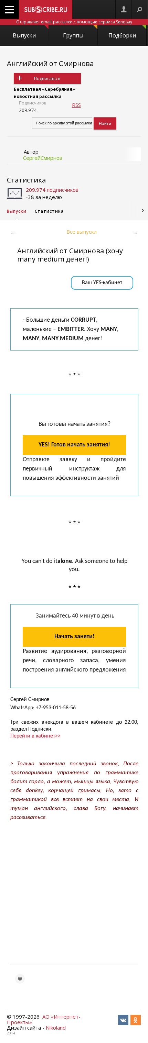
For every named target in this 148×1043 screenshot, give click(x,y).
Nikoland (56, 1027)
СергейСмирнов (42, 157)
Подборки (122, 35)
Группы (73, 35)
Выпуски (24, 35)
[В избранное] (20, 979)
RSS (76, 104)
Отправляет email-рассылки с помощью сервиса (74, 22)
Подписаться (47, 78)
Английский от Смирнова (50, 63)
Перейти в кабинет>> (35, 736)
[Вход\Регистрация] (123, 9)
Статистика (26, 180)
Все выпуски (81, 231)
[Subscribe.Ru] (45, 9)
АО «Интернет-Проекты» (44, 1019)
